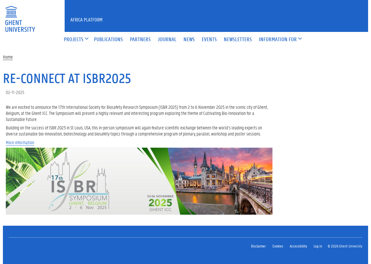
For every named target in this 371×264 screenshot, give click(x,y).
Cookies (277, 245)
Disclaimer (258, 245)
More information (20, 142)
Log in (318, 245)
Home (8, 57)
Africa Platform (86, 19)
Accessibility (298, 245)
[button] (73, 39)
